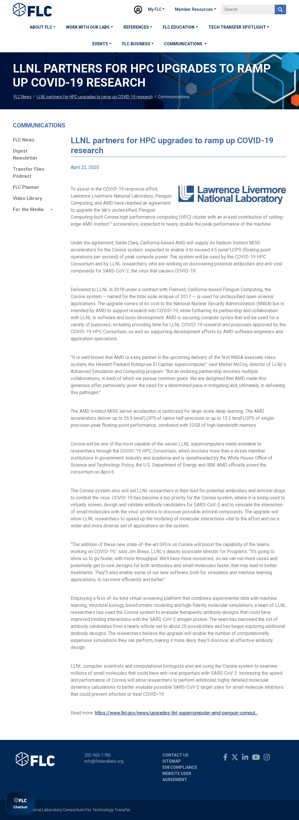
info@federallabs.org (104, 761)
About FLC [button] (41, 27)
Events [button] (100, 44)
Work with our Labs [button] (87, 27)
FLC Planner (26, 187)
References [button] (136, 27)
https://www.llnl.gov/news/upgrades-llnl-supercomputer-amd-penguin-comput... (176, 713)
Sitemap (171, 761)
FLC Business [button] (136, 44)
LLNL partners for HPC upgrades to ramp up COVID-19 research (95, 96)
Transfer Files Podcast (28, 172)
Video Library (27, 198)
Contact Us (175, 755)
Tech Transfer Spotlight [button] (237, 27)
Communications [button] (183, 44)
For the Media (28, 209)
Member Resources (194, 9)
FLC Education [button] (178, 27)
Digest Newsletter (25, 154)
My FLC (154, 9)
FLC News (23, 96)
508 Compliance (179, 767)
